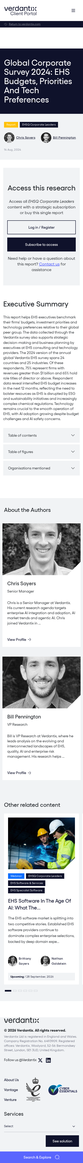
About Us (11, 1080)
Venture (10, 1100)
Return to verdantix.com (24, 24)
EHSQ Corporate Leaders (39, 124)
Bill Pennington (64, 137)
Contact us (49, 264)
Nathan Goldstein (59, 961)
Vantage (11, 1090)
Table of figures (20, 452)
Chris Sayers (25, 137)
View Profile (16, 639)
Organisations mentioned (29, 468)
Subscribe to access (41, 244)
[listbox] (41, 1126)
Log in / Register (41, 227)
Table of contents (22, 435)
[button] (8, 991)
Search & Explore (37, 1157)
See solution (62, 1141)
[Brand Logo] (20, 10)
